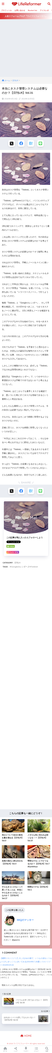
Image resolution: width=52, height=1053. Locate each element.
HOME (27, 1035)
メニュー (36, 1051)
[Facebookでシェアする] (21, 143)
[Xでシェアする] (11, 143)
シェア (16, 1051)
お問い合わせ (20, 10)
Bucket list (32, 10)
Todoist (34, 566)
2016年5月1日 (8, 965)
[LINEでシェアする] (40, 143)
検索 (47, 1051)
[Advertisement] (26, 50)
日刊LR (17, 562)
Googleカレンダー (19, 566)
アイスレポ (44, 10)
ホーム (5, 1051)
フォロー (26, 1051)
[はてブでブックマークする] (31, 143)
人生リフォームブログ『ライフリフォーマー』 (26, 16)
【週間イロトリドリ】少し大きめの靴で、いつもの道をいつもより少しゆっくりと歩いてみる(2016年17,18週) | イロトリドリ (26, 961)
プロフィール (6, 10)
